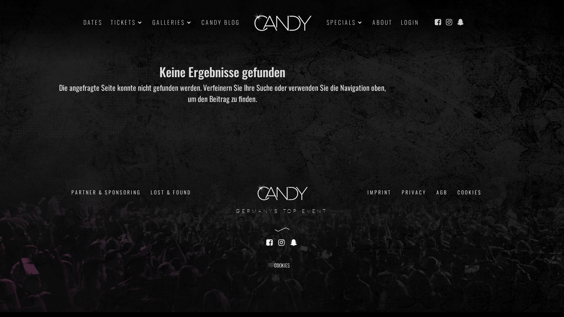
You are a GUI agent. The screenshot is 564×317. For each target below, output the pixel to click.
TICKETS (123, 22)
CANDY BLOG (220, 22)
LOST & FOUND (171, 192)
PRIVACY (414, 192)
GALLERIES (168, 22)
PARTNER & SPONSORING (106, 192)
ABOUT (382, 22)
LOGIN (410, 22)
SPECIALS (341, 22)
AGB (442, 192)
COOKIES (469, 192)
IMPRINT (379, 192)
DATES (92, 22)
